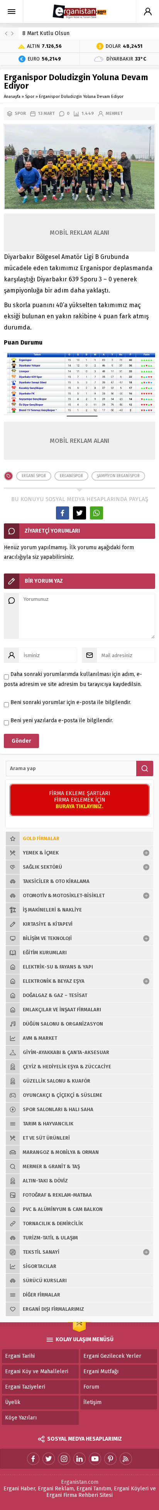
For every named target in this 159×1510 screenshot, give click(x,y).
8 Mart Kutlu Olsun (45, 33)
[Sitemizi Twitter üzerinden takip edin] (48, 1459)
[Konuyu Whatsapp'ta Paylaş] (96, 513)
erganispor (71, 476)
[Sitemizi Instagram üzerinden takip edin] (64, 1459)
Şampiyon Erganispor (118, 476)
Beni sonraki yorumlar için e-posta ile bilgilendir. (70, 702)
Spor (29, 96)
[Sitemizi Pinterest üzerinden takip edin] (110, 1459)
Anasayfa (12, 96)
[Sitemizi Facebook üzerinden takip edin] (33, 1459)
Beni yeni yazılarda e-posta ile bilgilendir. (61, 720)
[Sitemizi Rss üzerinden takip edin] (126, 1459)
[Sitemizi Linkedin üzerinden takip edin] (79, 1459)
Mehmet (114, 113)
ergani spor (34, 476)
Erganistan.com (79, 1482)
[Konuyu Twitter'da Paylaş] (79, 513)
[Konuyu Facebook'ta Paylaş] (62, 513)
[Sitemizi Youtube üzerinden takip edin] (95, 1459)
